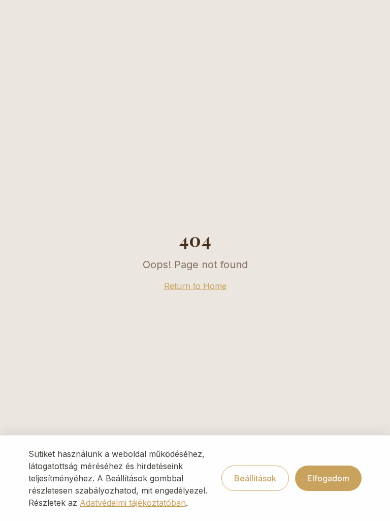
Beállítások (255, 478)
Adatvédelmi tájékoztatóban (133, 503)
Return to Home (195, 286)
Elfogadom (328, 478)
